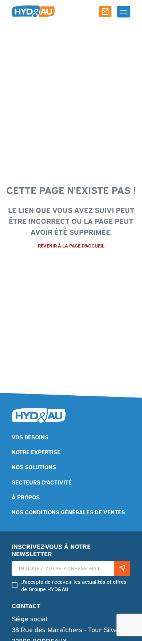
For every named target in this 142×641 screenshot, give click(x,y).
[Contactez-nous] (105, 11)
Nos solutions (34, 466)
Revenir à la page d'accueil (71, 245)
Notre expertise (36, 451)
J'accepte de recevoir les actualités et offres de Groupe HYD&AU (73, 585)
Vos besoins (30, 436)
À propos (26, 496)
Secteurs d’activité (42, 482)
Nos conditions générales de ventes (68, 511)
